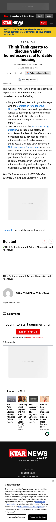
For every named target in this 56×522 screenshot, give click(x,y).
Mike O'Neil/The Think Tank (32, 293)
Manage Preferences (17, 517)
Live (6, 16)
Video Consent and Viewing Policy (31, 507)
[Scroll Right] (51, 241)
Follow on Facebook (28, 476)
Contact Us (28, 469)
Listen (49, 16)
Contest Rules (28, 473)
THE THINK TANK (28, 42)
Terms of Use (40, 502)
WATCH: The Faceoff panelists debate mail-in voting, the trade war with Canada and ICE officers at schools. (27, 32)
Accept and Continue (38, 517)
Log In (43, 23)
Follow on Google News (39, 73)
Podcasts (8, 230)
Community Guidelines (34, 338)
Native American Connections (23, 147)
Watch (40, 16)
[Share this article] (15, 73)
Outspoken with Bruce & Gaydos (22, 16)
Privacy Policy (10, 504)
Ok (53, 481)
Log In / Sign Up (28, 331)
